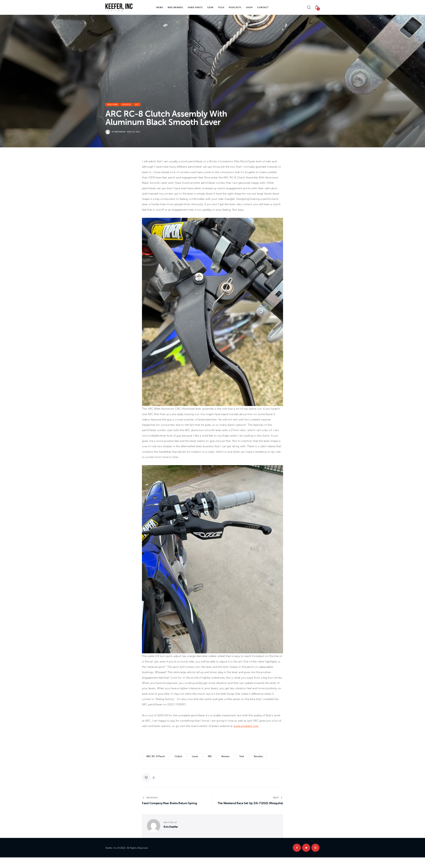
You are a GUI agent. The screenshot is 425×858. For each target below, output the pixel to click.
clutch (178, 756)
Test (241, 756)
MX (210, 756)
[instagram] (315, 848)
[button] (148, 777)
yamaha (258, 756)
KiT (136, 104)
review (225, 756)
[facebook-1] (297, 848)
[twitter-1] (306, 848)
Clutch (126, 104)
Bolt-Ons (112, 104)
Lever (195, 756)
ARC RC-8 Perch (155, 756)
